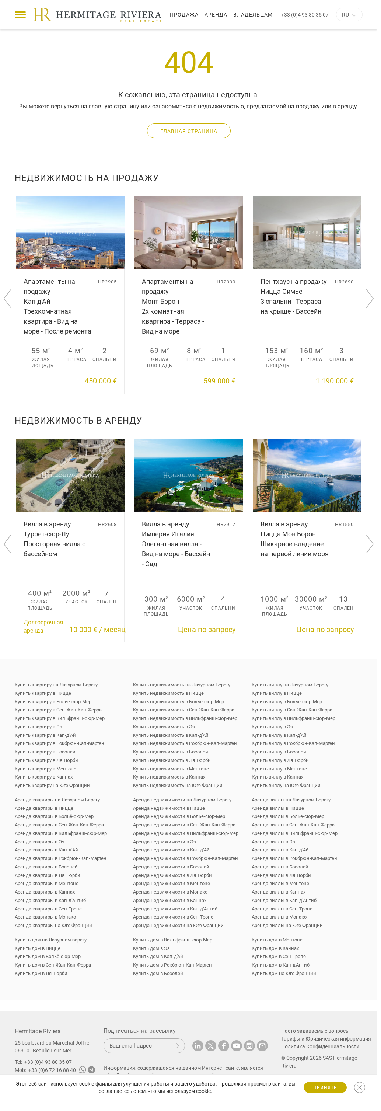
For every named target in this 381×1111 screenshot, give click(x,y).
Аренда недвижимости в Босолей (171, 867)
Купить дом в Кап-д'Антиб (281, 965)
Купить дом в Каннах (275, 948)
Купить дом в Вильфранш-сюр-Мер (172, 940)
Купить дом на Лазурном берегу (51, 940)
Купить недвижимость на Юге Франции (178, 785)
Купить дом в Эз (151, 948)
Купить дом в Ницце (37, 948)
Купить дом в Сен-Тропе (279, 956)
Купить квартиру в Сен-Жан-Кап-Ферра (58, 710)
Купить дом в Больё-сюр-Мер (48, 956)
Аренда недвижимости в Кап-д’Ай (171, 850)
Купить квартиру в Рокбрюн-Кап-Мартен (59, 743)
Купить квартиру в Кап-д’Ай (45, 735)
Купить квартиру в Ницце (43, 693)
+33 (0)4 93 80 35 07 (305, 15)
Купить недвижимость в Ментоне (171, 769)
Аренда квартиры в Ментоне (46, 883)
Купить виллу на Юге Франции (286, 785)
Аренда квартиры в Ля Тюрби (47, 875)
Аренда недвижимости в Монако (170, 892)
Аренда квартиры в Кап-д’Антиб (50, 900)
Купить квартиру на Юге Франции (52, 785)
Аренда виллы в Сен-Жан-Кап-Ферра (293, 825)
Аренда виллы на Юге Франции (287, 925)
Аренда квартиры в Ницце (44, 808)
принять (325, 1087)
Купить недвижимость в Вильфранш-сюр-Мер (185, 718)
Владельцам (253, 15)
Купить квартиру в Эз (38, 726)
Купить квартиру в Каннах (44, 777)
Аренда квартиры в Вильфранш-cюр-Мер (61, 833)
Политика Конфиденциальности (320, 1046)
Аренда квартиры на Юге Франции (53, 925)
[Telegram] (91, 1071)
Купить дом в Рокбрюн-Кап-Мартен (172, 965)
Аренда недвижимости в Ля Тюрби (172, 875)
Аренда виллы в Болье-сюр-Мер (288, 816)
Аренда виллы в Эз (273, 841)
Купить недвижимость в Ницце (168, 693)
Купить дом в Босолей (158, 973)
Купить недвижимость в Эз (164, 726)
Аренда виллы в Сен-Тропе (282, 909)
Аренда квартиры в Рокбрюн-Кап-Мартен (60, 858)
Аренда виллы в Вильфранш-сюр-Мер (295, 833)
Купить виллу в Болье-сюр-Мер (287, 701)
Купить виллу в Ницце (277, 693)
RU (345, 15)
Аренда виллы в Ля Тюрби (281, 875)
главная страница (188, 131)
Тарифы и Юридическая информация (322, 1039)
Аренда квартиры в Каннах (45, 892)
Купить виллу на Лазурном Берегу (290, 684)
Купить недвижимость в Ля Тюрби (172, 760)
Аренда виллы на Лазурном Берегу (291, 799)
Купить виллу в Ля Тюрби (280, 760)
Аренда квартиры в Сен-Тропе (48, 909)
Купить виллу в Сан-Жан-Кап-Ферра (292, 710)
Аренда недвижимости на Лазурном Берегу (182, 799)
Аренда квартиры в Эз (39, 841)
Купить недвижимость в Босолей (170, 752)
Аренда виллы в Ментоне (280, 883)
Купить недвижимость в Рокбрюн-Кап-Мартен (185, 743)
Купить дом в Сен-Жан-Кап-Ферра (53, 965)
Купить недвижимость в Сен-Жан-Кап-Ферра (183, 710)
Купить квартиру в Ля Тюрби (46, 760)
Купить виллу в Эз (272, 726)
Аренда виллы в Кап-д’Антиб (284, 900)
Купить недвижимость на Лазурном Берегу (181, 684)
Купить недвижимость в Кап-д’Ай (171, 735)
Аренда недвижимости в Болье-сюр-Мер (179, 816)
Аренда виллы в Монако (279, 917)
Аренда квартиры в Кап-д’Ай (46, 850)
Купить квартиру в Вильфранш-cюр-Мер (60, 718)
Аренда (216, 15)
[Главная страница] (97, 15)
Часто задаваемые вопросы (315, 1031)
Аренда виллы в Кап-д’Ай (280, 850)
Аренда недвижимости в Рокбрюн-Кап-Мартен (185, 858)
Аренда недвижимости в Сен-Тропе (173, 917)
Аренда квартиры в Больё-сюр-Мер (54, 816)
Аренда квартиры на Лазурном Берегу (57, 799)
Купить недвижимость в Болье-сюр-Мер (178, 701)
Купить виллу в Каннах (277, 777)
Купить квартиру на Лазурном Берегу (56, 684)
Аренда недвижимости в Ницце (169, 808)
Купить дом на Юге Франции (284, 973)
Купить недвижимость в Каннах (169, 777)
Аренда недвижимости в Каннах (169, 900)
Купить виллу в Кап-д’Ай (279, 735)
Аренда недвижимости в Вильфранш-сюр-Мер (185, 833)
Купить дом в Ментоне (277, 940)
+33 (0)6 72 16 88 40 (52, 1070)
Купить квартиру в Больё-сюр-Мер (53, 701)
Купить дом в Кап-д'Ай (158, 956)
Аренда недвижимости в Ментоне (171, 883)
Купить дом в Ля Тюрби (41, 973)
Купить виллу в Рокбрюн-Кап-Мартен (293, 743)
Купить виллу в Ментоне (279, 769)
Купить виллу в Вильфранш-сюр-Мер (293, 718)
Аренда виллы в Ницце (278, 808)
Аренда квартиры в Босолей (46, 867)
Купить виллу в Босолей (279, 752)
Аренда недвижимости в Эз (164, 841)
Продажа (184, 15)
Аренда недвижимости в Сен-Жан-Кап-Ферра (184, 825)
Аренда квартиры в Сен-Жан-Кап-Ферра (59, 825)
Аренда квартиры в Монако (45, 917)
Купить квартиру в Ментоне (45, 769)
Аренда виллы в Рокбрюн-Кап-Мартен (294, 858)
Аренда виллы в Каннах (278, 892)
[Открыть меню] (20, 14)
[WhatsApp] (82, 1071)
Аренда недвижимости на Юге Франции (178, 925)
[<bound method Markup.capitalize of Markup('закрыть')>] (359, 1087)
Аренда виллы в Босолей (280, 867)
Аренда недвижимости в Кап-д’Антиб (175, 909)
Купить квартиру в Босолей (45, 752)
